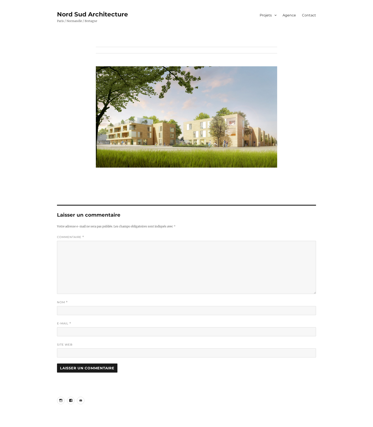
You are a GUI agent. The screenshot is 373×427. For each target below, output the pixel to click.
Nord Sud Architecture (92, 14)
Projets (266, 15)
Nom (62, 302)
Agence (289, 15)
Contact (309, 15)
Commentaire (70, 237)
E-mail (64, 323)
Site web (65, 344)
